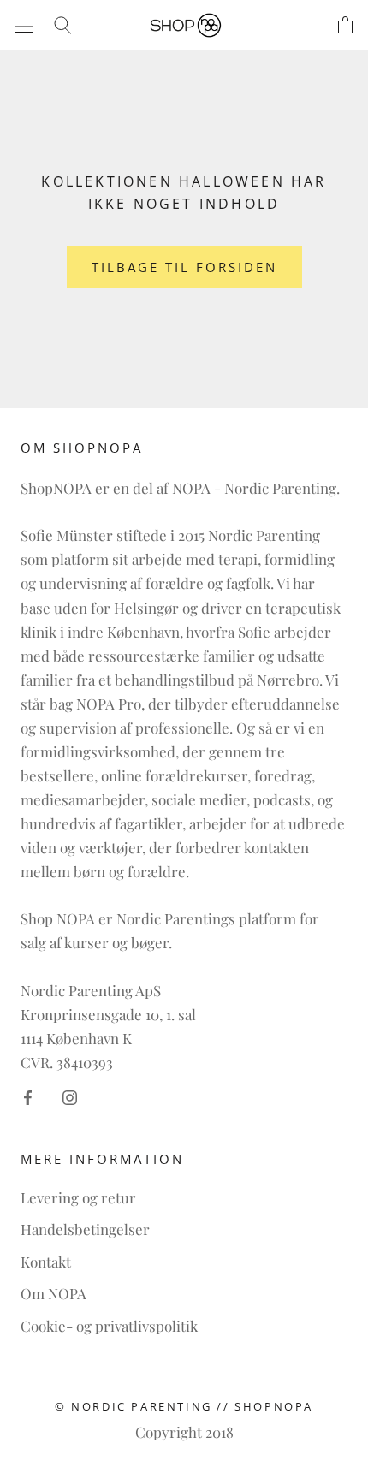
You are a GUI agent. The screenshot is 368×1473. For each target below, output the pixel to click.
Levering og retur (78, 1197)
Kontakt (46, 1261)
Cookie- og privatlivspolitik (109, 1325)
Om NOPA (53, 1293)
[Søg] (62, 24)
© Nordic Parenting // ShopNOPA (184, 1406)
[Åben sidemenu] (24, 25)
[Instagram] (69, 1096)
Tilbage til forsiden (184, 267)
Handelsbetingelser (85, 1229)
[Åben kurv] (345, 25)
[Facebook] (28, 1096)
